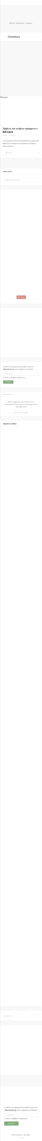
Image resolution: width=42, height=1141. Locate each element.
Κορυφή (22, 1137)
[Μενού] (2, 2)
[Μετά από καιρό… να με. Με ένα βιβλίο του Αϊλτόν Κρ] (21, 282)
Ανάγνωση (8, 153)
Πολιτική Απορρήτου (17, 1135)
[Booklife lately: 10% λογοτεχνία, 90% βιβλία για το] (21, 257)
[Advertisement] (21, 67)
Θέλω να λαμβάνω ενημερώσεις (15, 377)
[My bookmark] (21, 16)
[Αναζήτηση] (39, 2)
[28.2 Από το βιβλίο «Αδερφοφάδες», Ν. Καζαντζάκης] (21, 232)
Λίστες (5, 135)
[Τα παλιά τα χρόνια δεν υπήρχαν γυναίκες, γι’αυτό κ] (21, 207)
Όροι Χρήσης (27, 1135)
